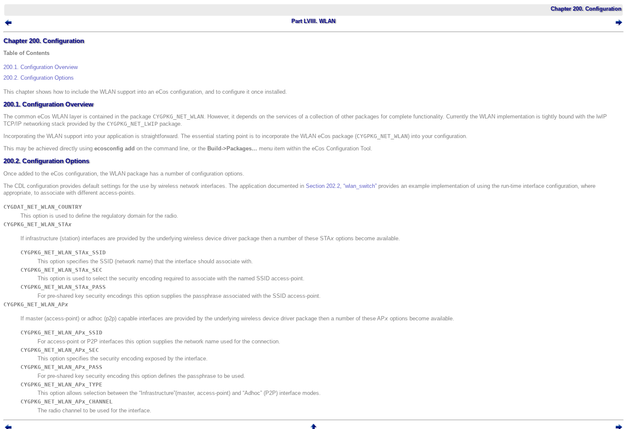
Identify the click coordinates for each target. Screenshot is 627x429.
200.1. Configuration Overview (40, 67)
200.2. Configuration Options (38, 78)
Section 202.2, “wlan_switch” (341, 186)
